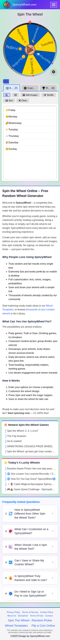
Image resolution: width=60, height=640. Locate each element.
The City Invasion (16, 436)
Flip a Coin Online (43, 625)
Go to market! (14, 441)
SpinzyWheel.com (24, 4)
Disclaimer (23, 615)
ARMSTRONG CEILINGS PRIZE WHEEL (30, 446)
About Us (11, 615)
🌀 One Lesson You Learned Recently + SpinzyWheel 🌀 (31, 473)
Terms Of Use (36, 615)
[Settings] (53, 71)
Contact (49, 615)
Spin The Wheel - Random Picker (30, 620)
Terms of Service (30, 612)
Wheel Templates (16, 625)
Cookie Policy (46, 612)
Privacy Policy (13, 612)
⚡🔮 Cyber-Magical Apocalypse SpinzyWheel (31, 484)
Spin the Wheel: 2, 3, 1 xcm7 (22, 430)
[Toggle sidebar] (6, 81)
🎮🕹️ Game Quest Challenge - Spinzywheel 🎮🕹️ (31, 489)
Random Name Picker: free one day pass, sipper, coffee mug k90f (31, 468)
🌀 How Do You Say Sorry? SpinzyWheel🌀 (31, 479)
